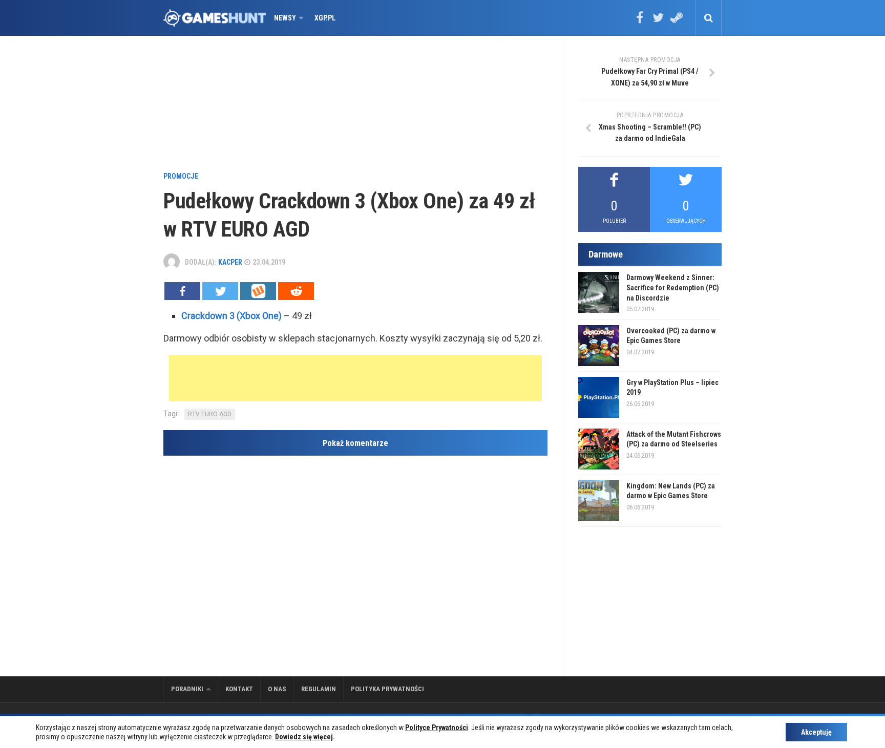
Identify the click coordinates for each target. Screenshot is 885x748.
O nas (277, 689)
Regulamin (318, 689)
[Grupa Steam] (676, 21)
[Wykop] (258, 291)
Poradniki (187, 689)
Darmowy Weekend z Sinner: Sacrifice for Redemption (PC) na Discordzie (672, 287)
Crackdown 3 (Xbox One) (231, 315)
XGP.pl (324, 18)
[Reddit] (296, 291)
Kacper (230, 262)
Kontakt (239, 689)
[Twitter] (658, 21)
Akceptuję (816, 732)
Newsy (285, 18)
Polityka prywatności (387, 689)
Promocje (180, 176)
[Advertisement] (355, 105)
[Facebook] (640, 21)
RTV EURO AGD (209, 414)
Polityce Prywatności (436, 727)
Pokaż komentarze (355, 443)
